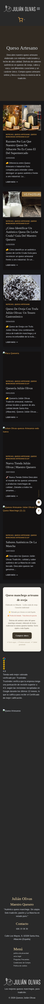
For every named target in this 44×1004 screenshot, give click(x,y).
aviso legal (17, 956)
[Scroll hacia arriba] (41, 1001)
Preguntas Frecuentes (21, 959)
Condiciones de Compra (22, 963)
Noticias (9, 134)
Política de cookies (20, 966)
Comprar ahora (22, 636)
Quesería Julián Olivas (19, 388)
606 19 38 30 (22, 929)
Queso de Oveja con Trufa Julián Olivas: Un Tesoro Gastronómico (22, 312)
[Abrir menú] (40, 8)
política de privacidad (21, 953)
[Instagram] (39, 502)
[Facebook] (39, 511)
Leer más (12, 182)
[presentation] (22, 117)
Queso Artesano (22, 134)
